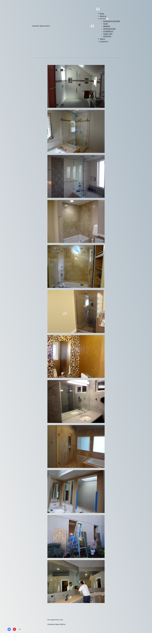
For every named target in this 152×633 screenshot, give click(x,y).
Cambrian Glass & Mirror (41, 26)
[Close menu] (98, 9)
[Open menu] (92, 26)
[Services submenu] (107, 19)
